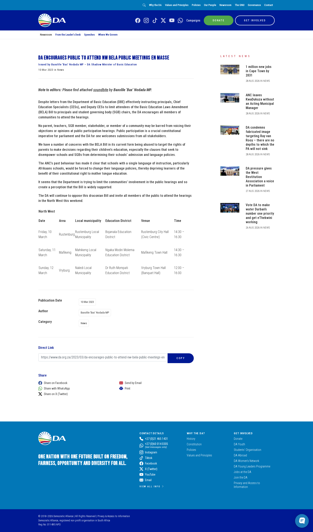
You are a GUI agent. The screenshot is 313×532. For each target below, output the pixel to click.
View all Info (149, 486)
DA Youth (239, 444)
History (191, 438)
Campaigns (193, 20)
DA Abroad (240, 455)
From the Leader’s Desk (68, 34)
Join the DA (240, 477)
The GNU (239, 5)
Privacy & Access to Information (114, 516)
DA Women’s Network (246, 461)
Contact (268, 5)
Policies (196, 5)
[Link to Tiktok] (154, 21)
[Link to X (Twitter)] (163, 21)
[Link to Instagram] (146, 21)
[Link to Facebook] (137, 21)
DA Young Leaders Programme (252, 466)
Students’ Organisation (247, 449)
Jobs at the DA (242, 472)
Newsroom (225, 5)
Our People (210, 5)
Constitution (194, 444)
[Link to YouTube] (171, 21)
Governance (254, 5)
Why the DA (155, 5)
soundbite (100, 90)
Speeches (89, 34)
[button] (74, 383)
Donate (238, 438)
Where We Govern (108, 34)
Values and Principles (176, 5)
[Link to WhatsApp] (180, 21)
